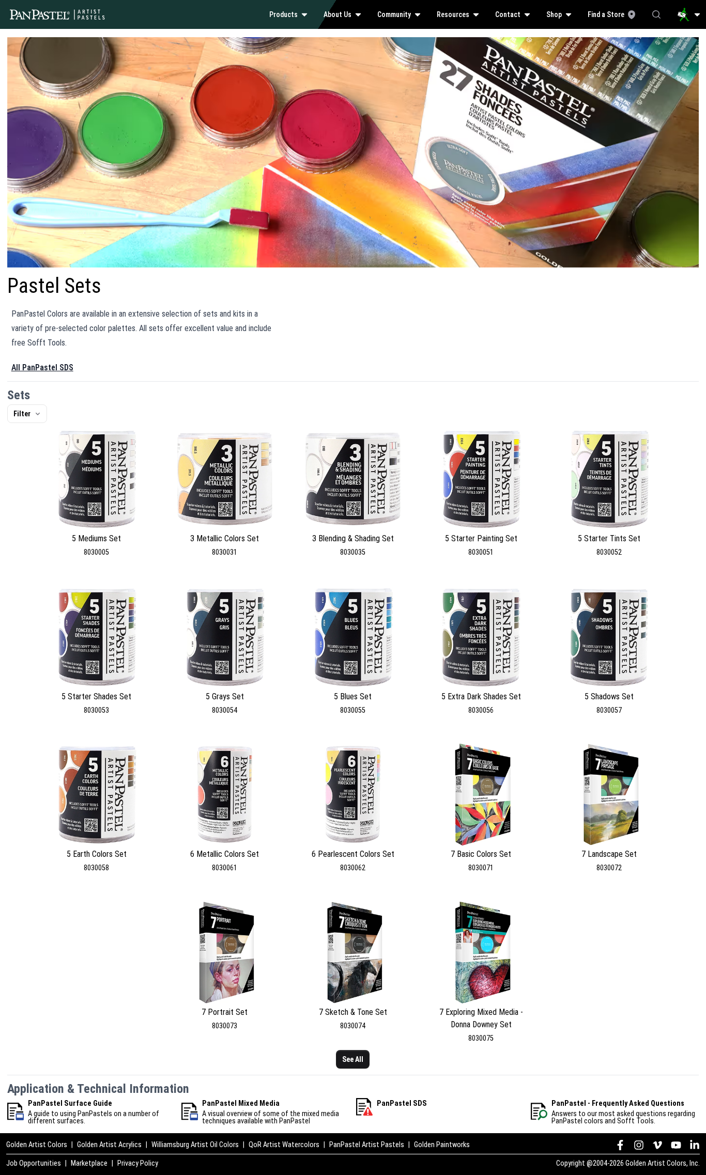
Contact (507, 14)
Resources (453, 14)
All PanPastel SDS (42, 367)
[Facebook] (620, 1145)
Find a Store (606, 14)
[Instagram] (639, 1145)
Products (283, 14)
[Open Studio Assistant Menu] (689, 14)
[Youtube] (676, 1145)
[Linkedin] (694, 1145)
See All (352, 1059)
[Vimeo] (657, 1145)
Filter (21, 414)
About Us (337, 14)
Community (394, 14)
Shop (554, 14)
